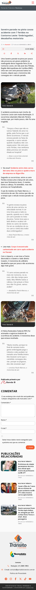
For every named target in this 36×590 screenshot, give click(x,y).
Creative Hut (29, 587)
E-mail (4, 428)
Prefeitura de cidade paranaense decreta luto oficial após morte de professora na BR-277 (26, 468)
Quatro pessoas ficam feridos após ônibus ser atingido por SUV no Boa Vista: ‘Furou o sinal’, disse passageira (26, 513)
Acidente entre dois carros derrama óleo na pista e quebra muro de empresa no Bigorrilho (19, 170)
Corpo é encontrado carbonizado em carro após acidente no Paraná (18, 249)
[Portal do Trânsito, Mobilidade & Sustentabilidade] (18, 541)
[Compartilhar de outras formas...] (31, 53)
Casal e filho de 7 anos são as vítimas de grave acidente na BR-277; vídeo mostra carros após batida (26, 490)
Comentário (6, 403)
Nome (4, 420)
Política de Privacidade (18, 573)
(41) (23, 566)
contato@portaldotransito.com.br (22, 570)
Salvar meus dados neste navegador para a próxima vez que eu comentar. (17, 441)
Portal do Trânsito (7, 8)
